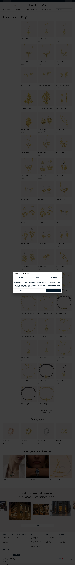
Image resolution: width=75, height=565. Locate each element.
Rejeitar (21, 290)
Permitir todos (53, 290)
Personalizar (36, 290)
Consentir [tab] (21, 277)
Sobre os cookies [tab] (54, 277)
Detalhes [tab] (37, 277)
